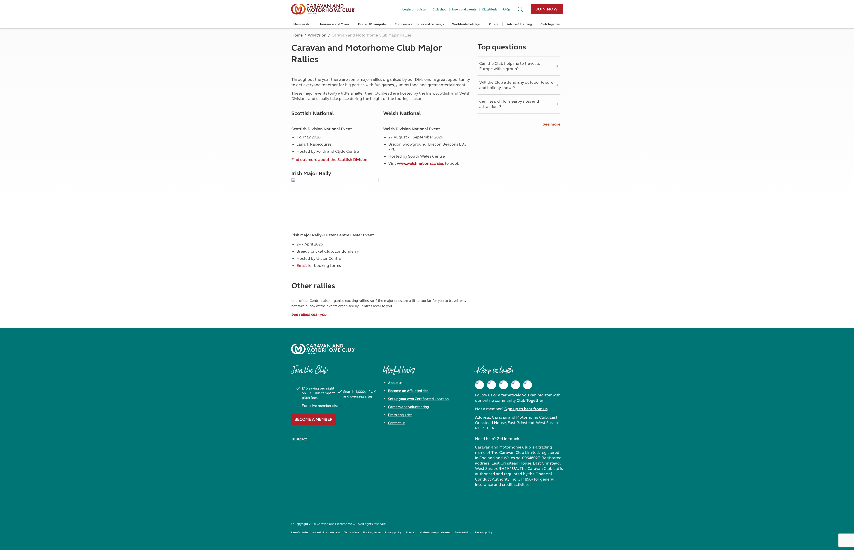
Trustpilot (299, 439)
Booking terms (372, 532)
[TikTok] (527, 384)
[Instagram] (491, 384)
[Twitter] (503, 384)
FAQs (506, 9)
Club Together (550, 24)
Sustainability (463, 532)
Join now (547, 9)
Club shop (439, 9)
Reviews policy (483, 532)
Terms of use (351, 532)
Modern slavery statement (435, 532)
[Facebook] (479, 384)
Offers (493, 24)
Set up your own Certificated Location (418, 399)
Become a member (313, 419)
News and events (464, 9)
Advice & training (519, 24)
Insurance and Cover (334, 24)
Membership (302, 24)
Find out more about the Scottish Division (329, 159)
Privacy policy (393, 532)
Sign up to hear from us (526, 408)
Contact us (396, 423)
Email (301, 265)
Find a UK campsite (372, 24)
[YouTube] (515, 384)
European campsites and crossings (419, 24)
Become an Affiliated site (408, 391)
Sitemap (410, 532)
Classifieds (489, 9)
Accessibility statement (326, 532)
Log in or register (414, 9)
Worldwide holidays (466, 24)
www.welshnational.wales (420, 163)
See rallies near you (308, 314)
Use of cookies (299, 532)
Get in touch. (508, 438)
